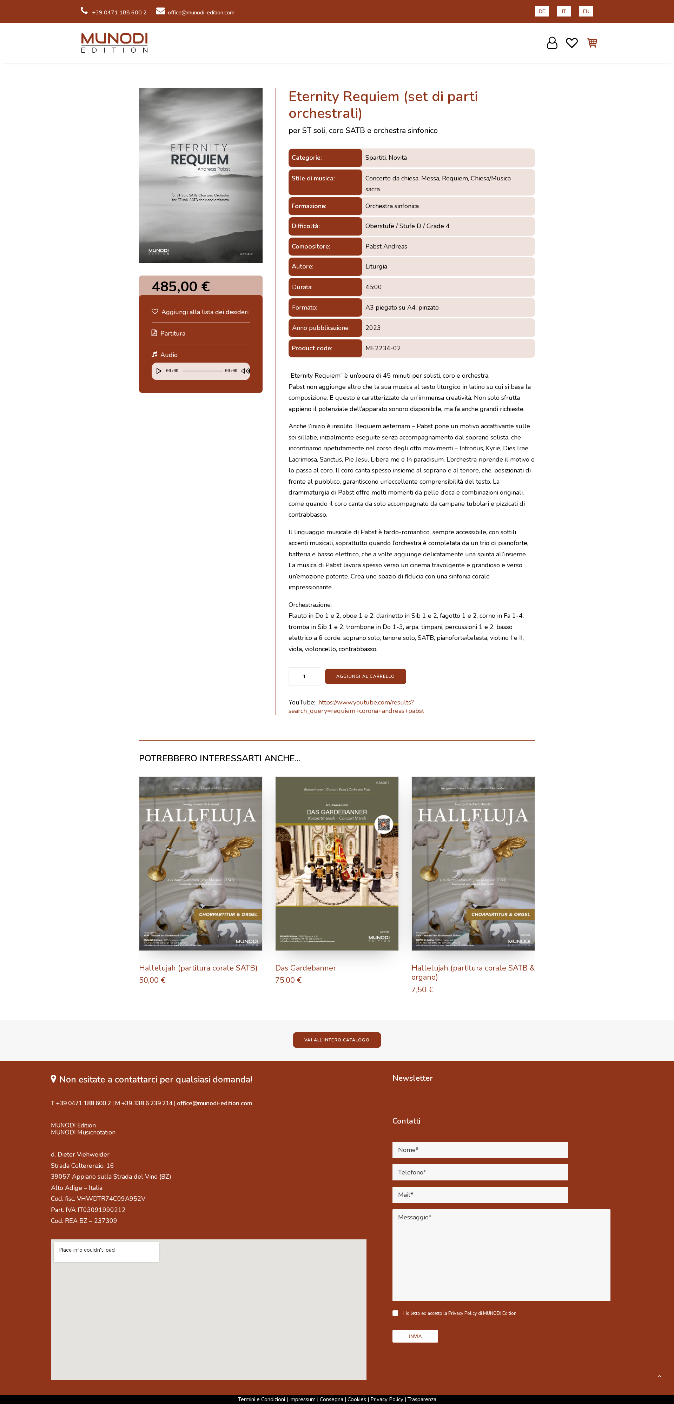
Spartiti (375, 157)
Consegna (331, 1399)
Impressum (302, 1399)
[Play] (156, 368)
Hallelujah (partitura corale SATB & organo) (473, 972)
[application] (201, 373)
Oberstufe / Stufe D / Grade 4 (407, 226)
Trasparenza (422, 1399)
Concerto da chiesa (391, 178)
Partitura (172, 333)
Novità (398, 157)
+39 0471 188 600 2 (119, 12)
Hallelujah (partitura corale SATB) (198, 968)
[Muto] (243, 368)
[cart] (588, 43)
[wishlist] (572, 43)
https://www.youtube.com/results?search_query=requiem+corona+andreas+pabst (356, 706)
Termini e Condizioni (261, 1399)
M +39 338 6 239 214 (144, 1103)
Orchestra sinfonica (392, 206)
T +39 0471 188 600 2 (81, 1103)
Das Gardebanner (305, 968)
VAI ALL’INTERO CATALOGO (337, 1040)
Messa (430, 178)
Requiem (455, 178)
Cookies (357, 1399)
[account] (553, 43)
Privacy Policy (386, 1399)
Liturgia (376, 266)
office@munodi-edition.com (201, 12)
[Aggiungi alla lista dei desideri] (254, 785)
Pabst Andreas (386, 246)
